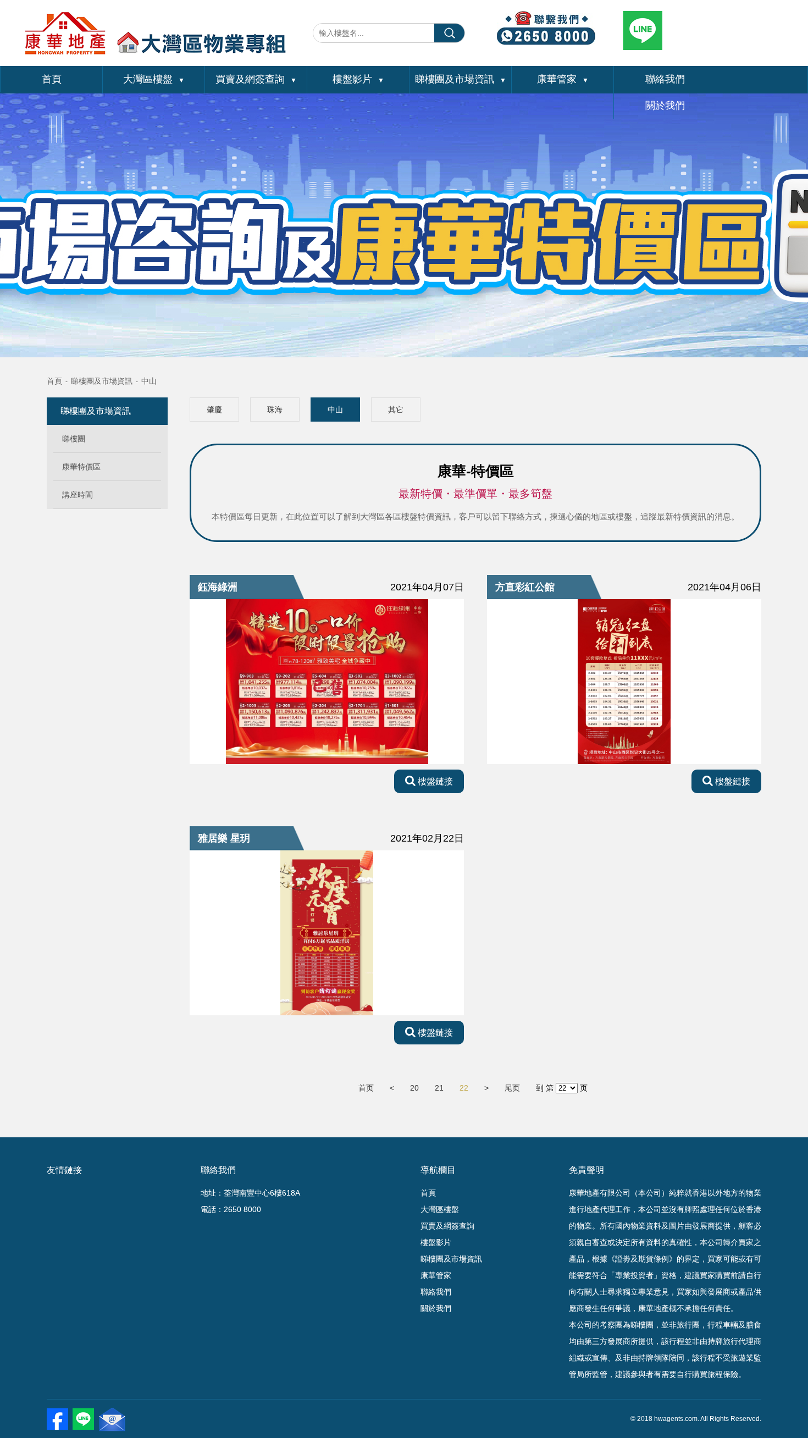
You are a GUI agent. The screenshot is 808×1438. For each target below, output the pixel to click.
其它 (395, 409)
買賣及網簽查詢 (256, 79)
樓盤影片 (358, 79)
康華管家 (563, 79)
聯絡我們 (665, 79)
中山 (149, 381)
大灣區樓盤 (154, 79)
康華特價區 (81, 466)
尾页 (512, 1087)
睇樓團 (73, 438)
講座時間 (77, 494)
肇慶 (214, 409)
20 (414, 1087)
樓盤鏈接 (434, 781)
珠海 (275, 409)
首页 (366, 1087)
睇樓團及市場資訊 (460, 79)
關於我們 (665, 105)
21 (439, 1087)
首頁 (52, 79)
